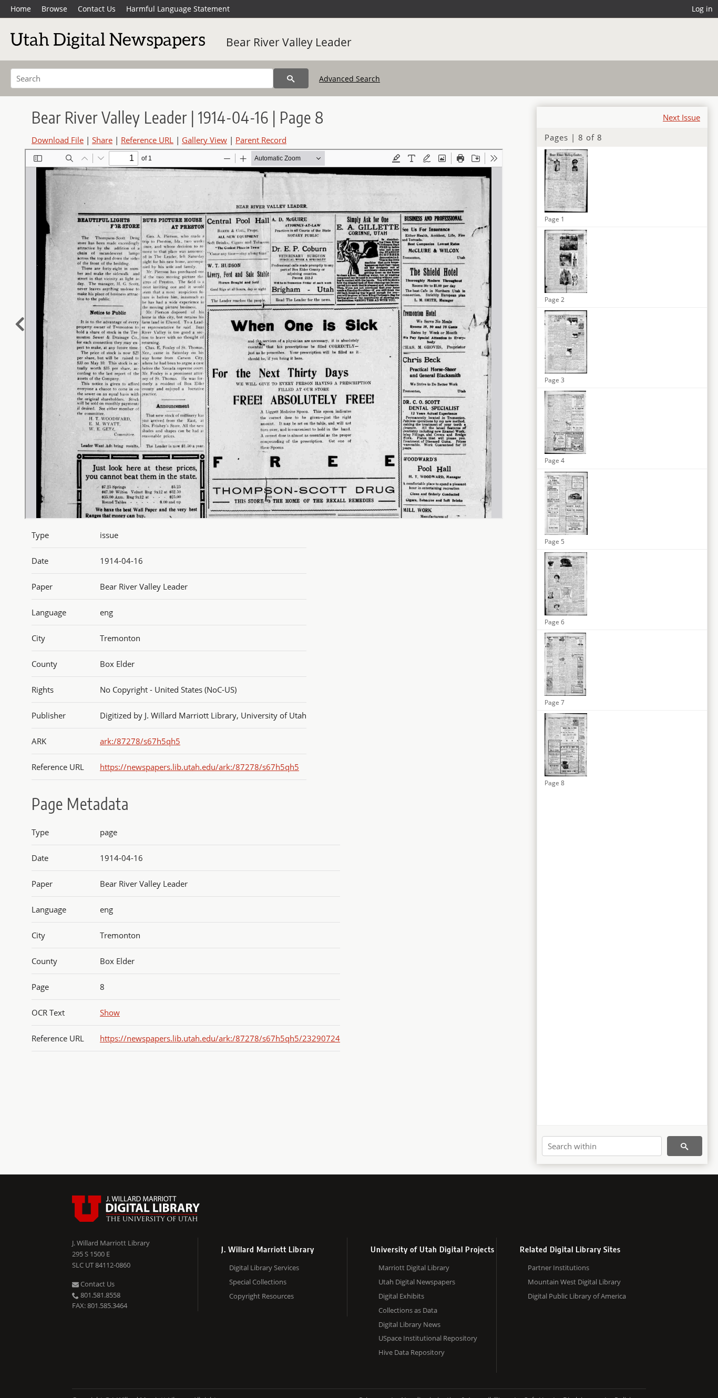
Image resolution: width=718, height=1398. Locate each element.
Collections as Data (407, 1310)
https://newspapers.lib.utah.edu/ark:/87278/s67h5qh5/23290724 (220, 1038)
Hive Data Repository (411, 1352)
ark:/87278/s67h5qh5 (140, 741)
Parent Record (260, 140)
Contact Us (97, 9)
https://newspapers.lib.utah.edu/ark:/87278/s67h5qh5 (199, 767)
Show (110, 1012)
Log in (702, 9)
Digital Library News (409, 1324)
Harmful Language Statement (178, 9)
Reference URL (147, 140)
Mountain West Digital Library (574, 1281)
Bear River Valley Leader (289, 42)
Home (21, 9)
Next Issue (681, 117)
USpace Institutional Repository (427, 1338)
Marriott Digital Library (413, 1267)
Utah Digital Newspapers (416, 1281)
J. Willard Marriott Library (111, 1243)
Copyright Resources (261, 1296)
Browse (54, 9)
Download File (58, 140)
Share (102, 140)
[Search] (291, 78)
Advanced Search (349, 79)
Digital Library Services (264, 1267)
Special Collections (257, 1281)
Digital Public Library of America (577, 1296)
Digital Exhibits (401, 1296)
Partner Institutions (558, 1267)
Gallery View (204, 140)
